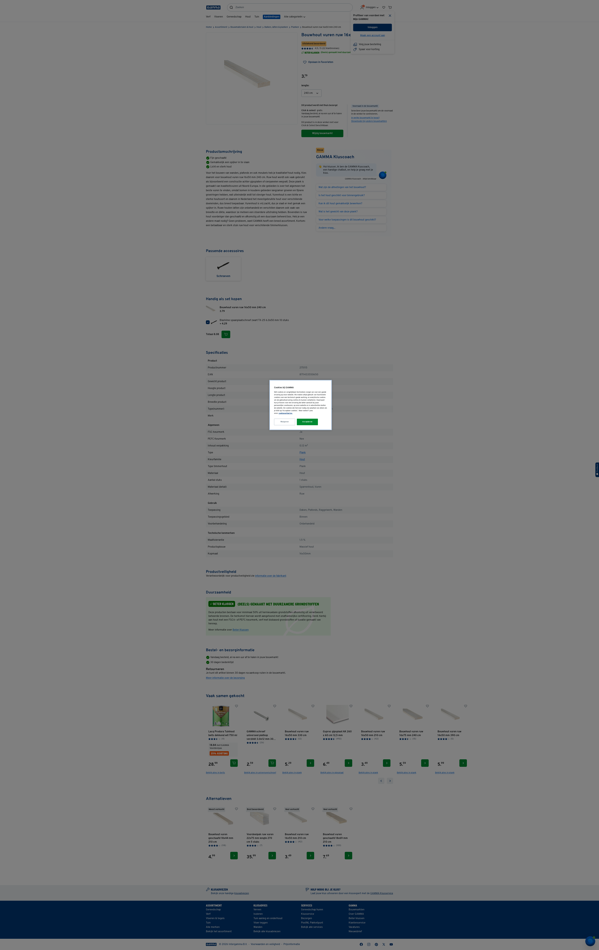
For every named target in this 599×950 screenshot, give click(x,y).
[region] (300, 405)
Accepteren (307, 422)
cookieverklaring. (285, 413)
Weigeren (284, 422)
